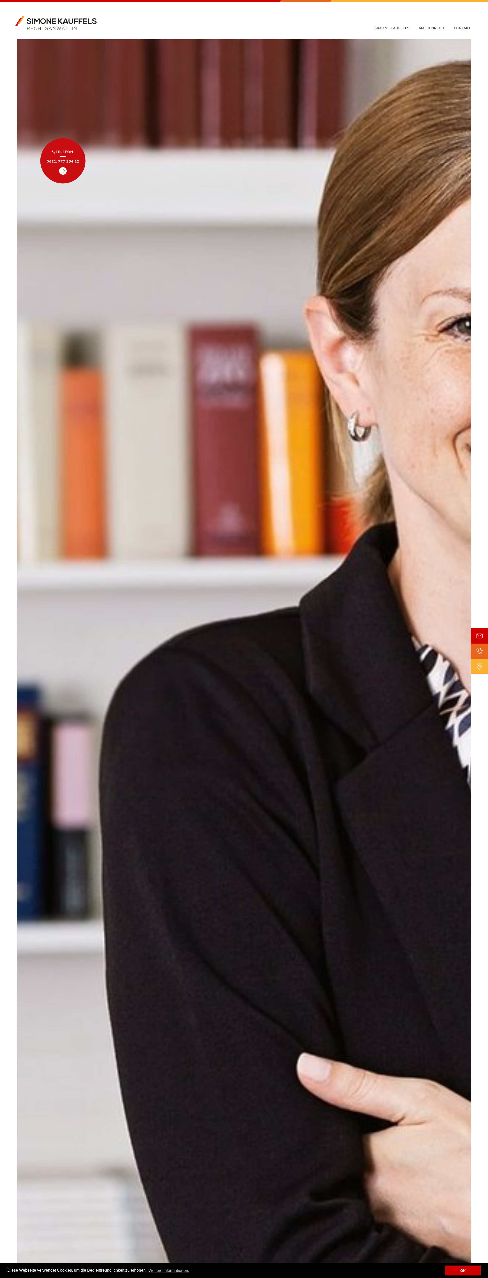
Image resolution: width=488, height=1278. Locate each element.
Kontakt (461, 27)
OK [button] (463, 1271)
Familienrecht (431, 27)
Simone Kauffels (391, 27)
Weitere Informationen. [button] (168, 1270)
